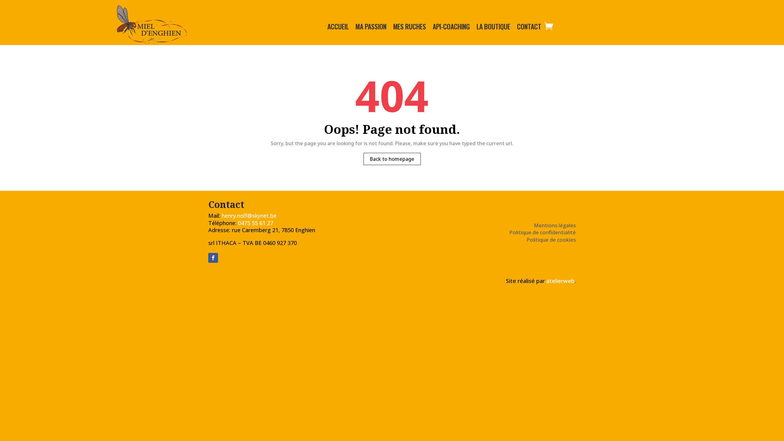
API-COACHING (451, 27)
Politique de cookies (551, 239)
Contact (529, 27)
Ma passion (371, 27)
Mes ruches (409, 27)
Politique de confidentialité (542, 232)
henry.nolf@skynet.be (249, 215)
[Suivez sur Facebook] (213, 258)
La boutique (493, 27)
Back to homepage (392, 159)
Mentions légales (555, 225)
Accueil (338, 27)
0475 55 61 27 (255, 223)
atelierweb (561, 281)
